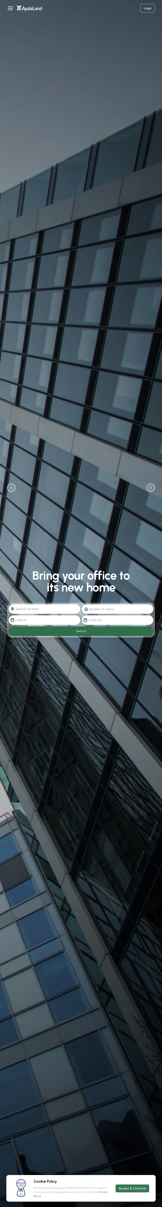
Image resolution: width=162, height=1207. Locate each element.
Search (81, 631)
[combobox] (44, 609)
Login (148, 8)
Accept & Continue (132, 1188)
